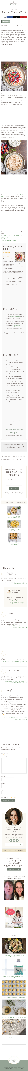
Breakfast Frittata (5, 239)
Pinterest (17, 840)
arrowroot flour (17, 325)
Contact (11, 850)
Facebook (10, 840)
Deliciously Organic (16, 591)
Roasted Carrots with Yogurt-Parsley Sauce (12, 235)
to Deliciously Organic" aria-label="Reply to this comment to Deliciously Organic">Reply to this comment (16, 602)
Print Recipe (20, 264)
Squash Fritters (5, 237)
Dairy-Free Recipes (5, 458)
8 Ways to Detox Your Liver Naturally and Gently (14, 1017)
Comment (4, 756)
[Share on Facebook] (10, 17)
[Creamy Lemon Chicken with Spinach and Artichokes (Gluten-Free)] (14, 946)
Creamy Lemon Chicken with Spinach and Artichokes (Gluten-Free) (14, 956)
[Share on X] (16, 17)
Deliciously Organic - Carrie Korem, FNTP (13, 3)
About (6, 850)
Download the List (14, 869)
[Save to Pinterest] (23, 17)
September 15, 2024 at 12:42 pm (14, 692)
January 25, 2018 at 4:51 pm (13, 654)
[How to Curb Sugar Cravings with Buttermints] (14, 988)
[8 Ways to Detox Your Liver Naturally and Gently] (14, 1008)
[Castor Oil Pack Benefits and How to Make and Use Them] (14, 967)
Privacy (17, 850)
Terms (21, 850)
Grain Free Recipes (5, 459)
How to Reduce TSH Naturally (14, 1037)
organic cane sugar (15, 316)
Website (3, 790)
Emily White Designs (19, 1068)
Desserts (12, 458)
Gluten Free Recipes (19, 458)
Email (3, 783)
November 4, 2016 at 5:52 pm (13, 615)
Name (3, 776)
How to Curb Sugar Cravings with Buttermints (14, 997)
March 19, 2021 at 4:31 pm (13, 672)
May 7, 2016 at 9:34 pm (12, 574)
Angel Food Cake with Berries (8, 240)
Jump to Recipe (6, 21)
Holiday (12, 459)
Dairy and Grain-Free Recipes (19, 456)
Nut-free (16, 459)
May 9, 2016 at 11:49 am (17, 594)
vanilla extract (15, 327)
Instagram (14, 840)
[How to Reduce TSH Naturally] (14, 1027)
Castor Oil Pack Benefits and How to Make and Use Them (14, 977)
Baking (10, 456)
